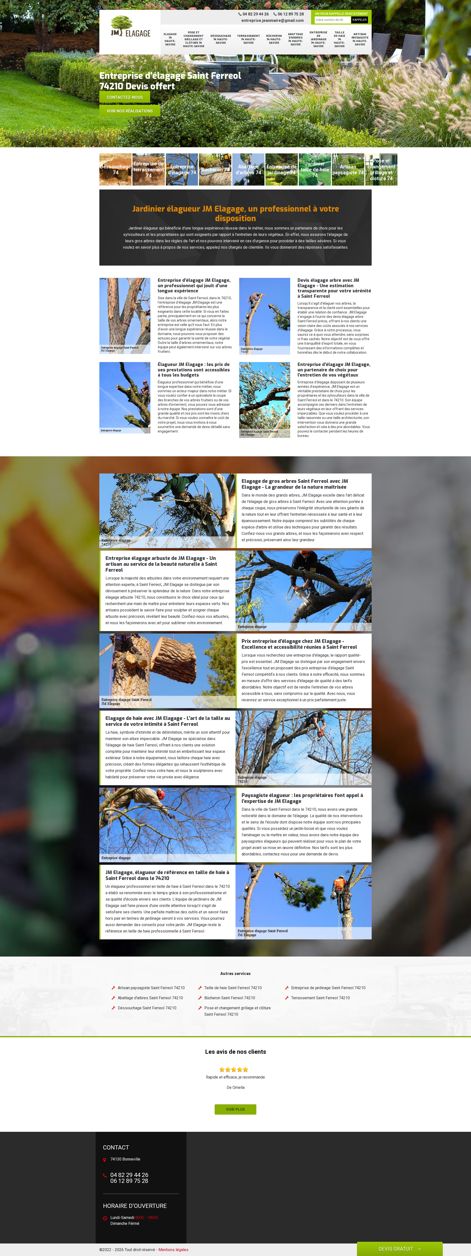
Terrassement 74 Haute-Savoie (248, 39)
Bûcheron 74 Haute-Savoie (274, 39)
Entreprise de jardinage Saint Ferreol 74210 (328, 988)
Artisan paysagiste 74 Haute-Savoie (360, 39)
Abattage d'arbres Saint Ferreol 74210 (150, 998)
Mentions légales (173, 1249)
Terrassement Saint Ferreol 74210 (320, 998)
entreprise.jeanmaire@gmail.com (272, 20)
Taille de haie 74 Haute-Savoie (339, 39)
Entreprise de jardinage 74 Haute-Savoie (318, 39)
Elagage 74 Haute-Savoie (170, 39)
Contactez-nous (125, 97)
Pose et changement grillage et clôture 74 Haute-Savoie (193, 39)
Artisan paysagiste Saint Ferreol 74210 (151, 988)
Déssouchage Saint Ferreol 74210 (147, 1008)
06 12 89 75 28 (290, 14)
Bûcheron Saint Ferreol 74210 (229, 998)
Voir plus (235, 1109)
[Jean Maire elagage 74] (130, 28)
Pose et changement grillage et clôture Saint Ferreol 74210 (237, 1011)
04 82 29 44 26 (255, 14)
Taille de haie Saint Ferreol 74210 (233, 988)
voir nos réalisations (130, 111)
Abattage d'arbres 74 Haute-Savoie (295, 39)
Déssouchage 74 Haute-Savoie (220, 39)
